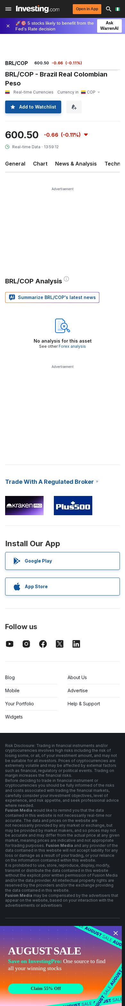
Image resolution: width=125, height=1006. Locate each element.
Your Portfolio (19, 703)
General (15, 163)
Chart (40, 163)
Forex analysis (72, 346)
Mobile (12, 690)
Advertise (78, 690)
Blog (10, 677)
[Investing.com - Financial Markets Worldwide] (37, 9)
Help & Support (84, 703)
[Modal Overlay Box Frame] (61, 966)
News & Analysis (76, 163)
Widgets (14, 716)
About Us (77, 677)
